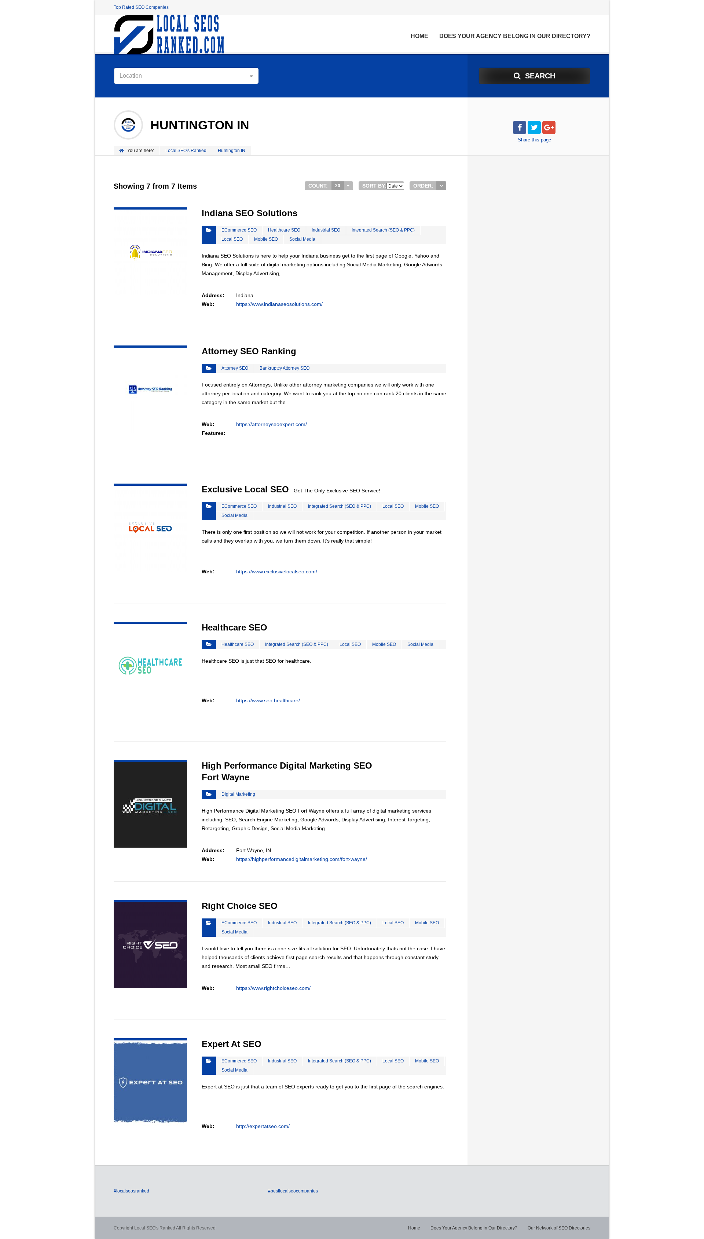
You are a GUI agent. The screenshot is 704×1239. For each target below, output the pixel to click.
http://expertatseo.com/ (263, 1126)
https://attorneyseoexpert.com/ (271, 424)
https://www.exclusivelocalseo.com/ (276, 571)
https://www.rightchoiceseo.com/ (273, 988)
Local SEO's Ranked (185, 150)
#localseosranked (131, 1191)
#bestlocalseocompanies (293, 1191)
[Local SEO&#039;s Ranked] (169, 34)
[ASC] (441, 185)
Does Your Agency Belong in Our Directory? (514, 36)
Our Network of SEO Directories (559, 1228)
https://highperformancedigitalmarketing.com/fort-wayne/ (301, 859)
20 (337, 185)
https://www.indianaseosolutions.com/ (279, 304)
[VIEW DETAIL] (150, 212)
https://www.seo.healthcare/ (268, 700)
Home (419, 36)
